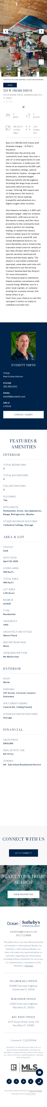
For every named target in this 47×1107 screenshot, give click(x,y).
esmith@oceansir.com (14, 396)
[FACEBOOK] (9, 1081)
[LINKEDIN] (23, 1081)
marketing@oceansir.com (23, 931)
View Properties (23, 894)
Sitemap (29, 965)
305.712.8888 (23, 935)
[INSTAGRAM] (16, 1081)
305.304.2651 (10, 386)
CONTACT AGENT (23, 414)
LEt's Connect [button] (23, 853)
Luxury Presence (35, 1091)
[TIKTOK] (30, 1081)
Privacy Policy (30, 1094)
